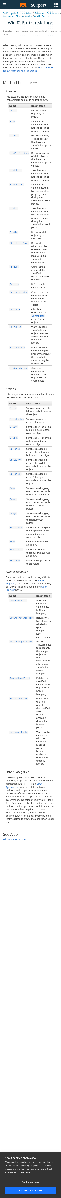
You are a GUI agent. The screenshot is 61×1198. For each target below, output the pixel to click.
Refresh (14, 284)
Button (45, 16)
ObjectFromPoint (19, 243)
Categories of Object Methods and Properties (28, 69)
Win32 (37, 16)
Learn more (25, 1172)
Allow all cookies (30, 1190)
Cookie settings (30, 1182)
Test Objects (53, 13)
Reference (39, 13)
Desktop (28, 16)
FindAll (14, 135)
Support (38, 5)
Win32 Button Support (15, 839)
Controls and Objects (13, 16)
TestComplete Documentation (17, 13)
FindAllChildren (19, 153)
